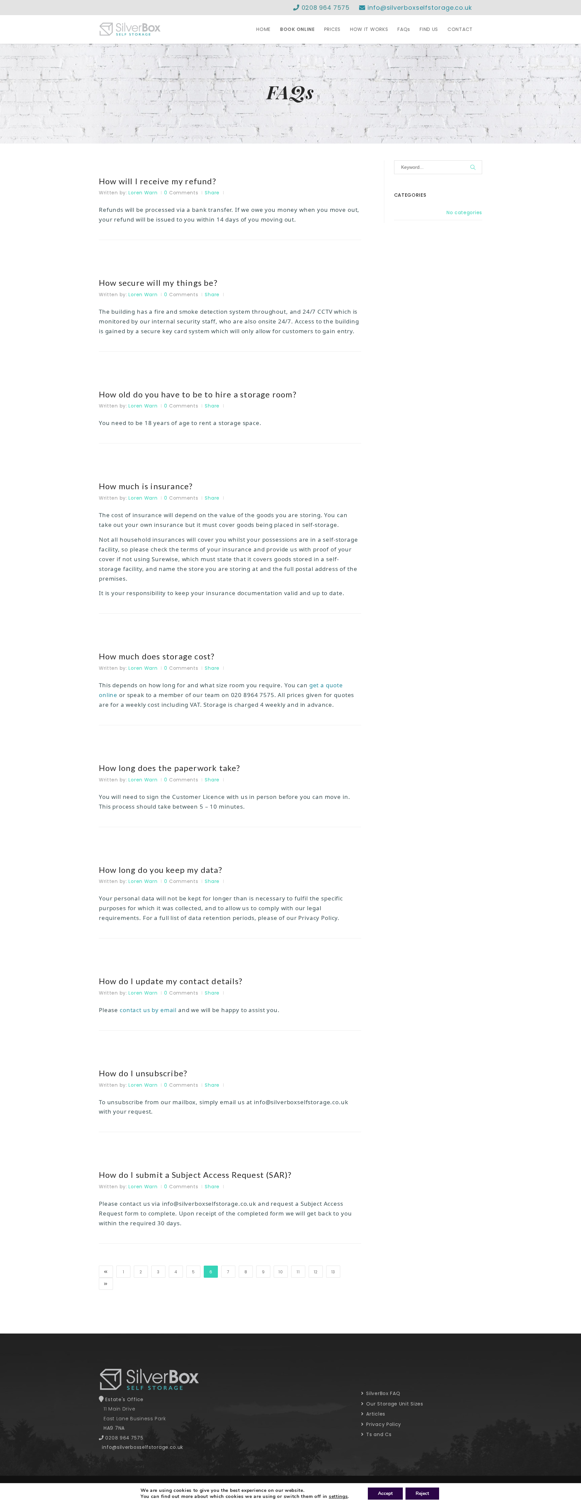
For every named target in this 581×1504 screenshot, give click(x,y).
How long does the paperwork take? (169, 768)
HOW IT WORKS (369, 29)
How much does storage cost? (157, 656)
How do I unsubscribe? (143, 1073)
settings (338, 1497)
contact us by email (148, 1010)
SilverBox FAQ (382, 1393)
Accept (385, 1493)
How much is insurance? (146, 486)
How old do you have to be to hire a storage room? (198, 394)
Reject (422, 1493)
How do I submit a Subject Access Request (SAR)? (195, 1175)
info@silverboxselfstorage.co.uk (418, 7)
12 (316, 1272)
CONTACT (460, 29)
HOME (263, 29)
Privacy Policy (383, 1424)
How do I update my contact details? (170, 981)
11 (298, 1272)
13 (333, 1272)
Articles (375, 1414)
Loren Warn (142, 192)
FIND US (429, 29)
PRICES (332, 29)
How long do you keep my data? (160, 870)
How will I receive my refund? (157, 181)
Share (212, 192)
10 (280, 1272)
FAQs (403, 29)
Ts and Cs (378, 1434)
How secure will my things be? (158, 282)
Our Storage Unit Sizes (394, 1403)
